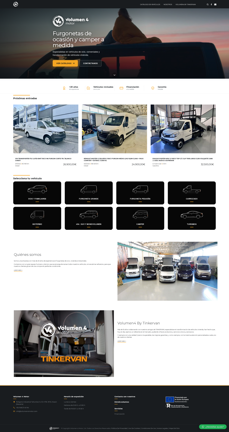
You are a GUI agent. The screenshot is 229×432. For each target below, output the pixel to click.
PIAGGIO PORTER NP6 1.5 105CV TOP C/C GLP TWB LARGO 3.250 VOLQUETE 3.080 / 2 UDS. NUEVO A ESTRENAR (183, 159)
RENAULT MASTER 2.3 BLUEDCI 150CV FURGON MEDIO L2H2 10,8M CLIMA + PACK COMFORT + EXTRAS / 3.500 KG (113, 159)
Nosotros (168, 4)
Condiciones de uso (148, 428)
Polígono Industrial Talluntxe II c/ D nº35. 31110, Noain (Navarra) (36, 403)
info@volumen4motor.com (26, 411)
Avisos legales (162, 428)
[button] (213, 426)
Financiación (119, 414)
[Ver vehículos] (114, 75)
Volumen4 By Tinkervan (186, 4)
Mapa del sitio (174, 428)
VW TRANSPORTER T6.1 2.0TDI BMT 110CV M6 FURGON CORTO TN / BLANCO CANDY (43, 159)
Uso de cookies (134, 428)
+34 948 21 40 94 (22, 408)
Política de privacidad (119, 428)
